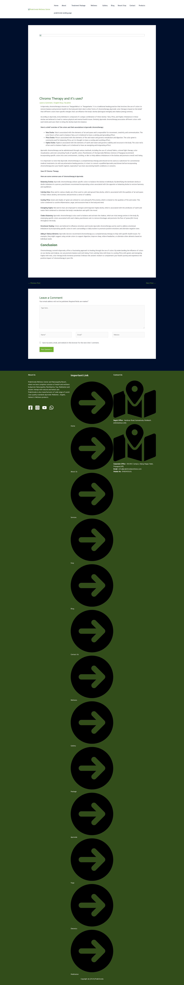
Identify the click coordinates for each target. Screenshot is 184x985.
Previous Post (34, 283)
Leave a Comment (46, 103)
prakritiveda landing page (63, 13)
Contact (132, 5)
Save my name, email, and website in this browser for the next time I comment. (70, 343)
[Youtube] (44, 407)
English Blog (58, 103)
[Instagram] (37, 407)
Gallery (105, 5)
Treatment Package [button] (78, 5)
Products (142, 5)
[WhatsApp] (51, 407)
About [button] (64, 5)
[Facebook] (30, 407)
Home (56, 5)
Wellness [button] (94, 5)
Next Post (151, 283)
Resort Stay (122, 5)
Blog (112, 5)
